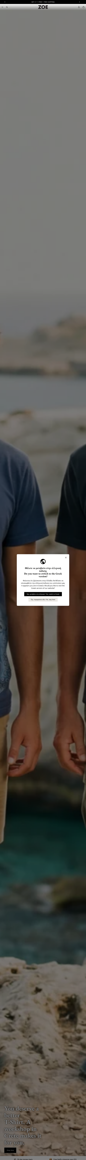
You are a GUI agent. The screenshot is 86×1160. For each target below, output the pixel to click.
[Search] (7, 7)
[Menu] (2, 7)
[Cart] (83, 7)
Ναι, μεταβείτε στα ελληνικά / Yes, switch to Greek (43, 594)
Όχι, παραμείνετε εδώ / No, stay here (43, 599)
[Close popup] (66, 557)
